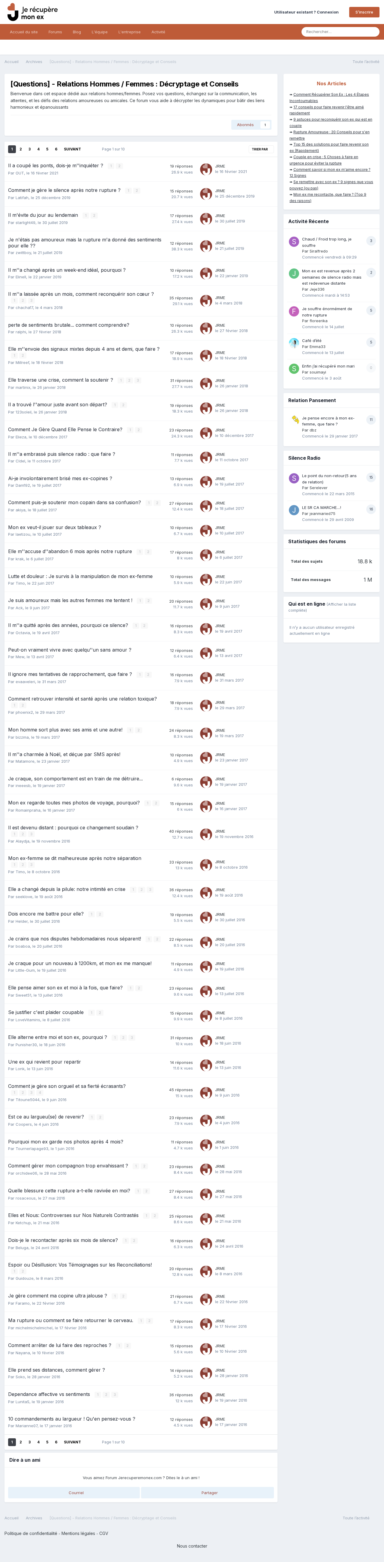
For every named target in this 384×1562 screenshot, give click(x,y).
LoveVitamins (28, 1019)
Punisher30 (26, 1044)
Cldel (20, 461)
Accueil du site (24, 31)
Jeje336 (317, 289)
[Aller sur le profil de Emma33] (294, 343)
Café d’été (312, 340)
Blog (77, 31)
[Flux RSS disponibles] (376, 1519)
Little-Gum (25, 970)
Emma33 (318, 346)
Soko (20, 1376)
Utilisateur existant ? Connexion (307, 12)
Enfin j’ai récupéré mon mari (328, 366)
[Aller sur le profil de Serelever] (294, 478)
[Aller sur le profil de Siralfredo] (294, 242)
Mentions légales (78, 1533)
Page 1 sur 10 (114, 149)
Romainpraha (28, 810)
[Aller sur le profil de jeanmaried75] (294, 510)
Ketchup (23, 1222)
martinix (23, 387)
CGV (103, 1533)
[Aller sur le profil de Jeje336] (294, 273)
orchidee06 (26, 1173)
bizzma (22, 737)
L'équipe (100, 31)
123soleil (24, 412)
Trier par (260, 149)
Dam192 (23, 485)
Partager (209, 1492)
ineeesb (23, 785)
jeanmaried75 (322, 513)
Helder (22, 921)
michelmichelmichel (34, 1327)
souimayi (318, 372)
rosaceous (26, 1198)
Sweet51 (23, 995)
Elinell (21, 276)
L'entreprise (129, 31)
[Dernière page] (89, 149)
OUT (20, 173)
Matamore (25, 761)
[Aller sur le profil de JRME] (206, 169)
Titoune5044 (28, 1099)
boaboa (23, 946)
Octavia (23, 632)
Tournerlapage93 (32, 1148)
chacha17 (24, 307)
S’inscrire (364, 12)
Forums (55, 31)
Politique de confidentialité (30, 1533)
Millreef (22, 362)
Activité (158, 31)
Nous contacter (192, 1545)
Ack (19, 607)
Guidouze (25, 1278)
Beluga (22, 1247)
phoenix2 (24, 712)
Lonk (20, 1068)
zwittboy (23, 252)
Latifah (22, 197)
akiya (21, 509)
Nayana (23, 1352)
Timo (20, 583)
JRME (220, 166)
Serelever (319, 487)
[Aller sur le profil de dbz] (294, 421)
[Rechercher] (373, 32)
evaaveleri (25, 681)
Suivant (72, 149)
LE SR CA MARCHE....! (321, 507)
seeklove (24, 896)
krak (20, 558)
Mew (20, 656)
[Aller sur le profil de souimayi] (294, 369)
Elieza (21, 436)
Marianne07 (27, 1425)
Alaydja (22, 841)
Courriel (76, 1492)
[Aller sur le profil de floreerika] (294, 311)
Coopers (24, 1124)
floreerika (319, 320)
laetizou (23, 534)
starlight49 (25, 222)
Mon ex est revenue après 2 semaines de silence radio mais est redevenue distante (332, 277)
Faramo (23, 1303)
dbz (313, 430)
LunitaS (22, 1401)
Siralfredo (319, 251)
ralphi (21, 331)
